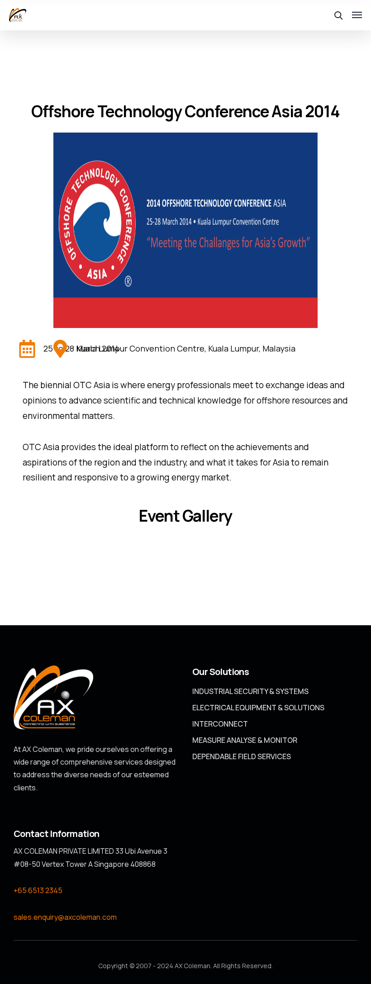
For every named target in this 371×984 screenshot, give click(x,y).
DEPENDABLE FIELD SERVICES (241, 756)
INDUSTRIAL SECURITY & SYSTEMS (250, 691)
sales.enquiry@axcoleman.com (65, 917)
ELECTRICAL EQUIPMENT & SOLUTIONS (258, 708)
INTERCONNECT (220, 724)
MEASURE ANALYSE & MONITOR (244, 740)
